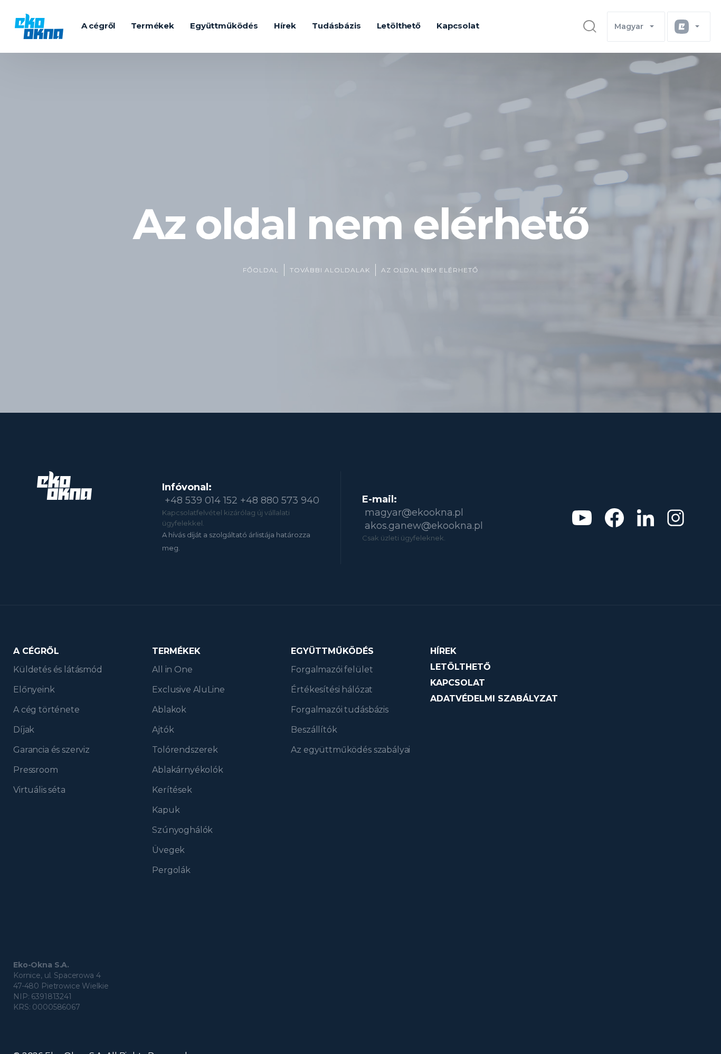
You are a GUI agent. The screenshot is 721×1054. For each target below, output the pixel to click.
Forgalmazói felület (332, 669)
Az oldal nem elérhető (429, 270)
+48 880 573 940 (279, 500)
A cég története (46, 710)
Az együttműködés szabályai (350, 750)
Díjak (23, 730)
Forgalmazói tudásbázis (339, 710)
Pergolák (171, 870)
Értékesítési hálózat (332, 690)
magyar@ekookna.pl (414, 512)
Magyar (628, 26)
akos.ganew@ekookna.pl (424, 525)
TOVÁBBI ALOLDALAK (330, 270)
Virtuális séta (39, 790)
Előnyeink (34, 690)
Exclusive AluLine (188, 690)
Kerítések (172, 790)
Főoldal (261, 270)
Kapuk (165, 810)
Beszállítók (314, 730)
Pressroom (35, 770)
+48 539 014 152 (201, 500)
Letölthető (399, 26)
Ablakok (169, 710)
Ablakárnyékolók (187, 770)
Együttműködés (224, 26)
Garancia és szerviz (51, 750)
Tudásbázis (336, 26)
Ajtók (163, 730)
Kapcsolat (458, 26)
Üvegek (168, 850)
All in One (172, 669)
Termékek (152, 26)
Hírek (285, 26)
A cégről (98, 26)
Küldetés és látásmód (57, 669)
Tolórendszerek (185, 750)
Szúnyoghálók (182, 830)
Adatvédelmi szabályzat (494, 699)
